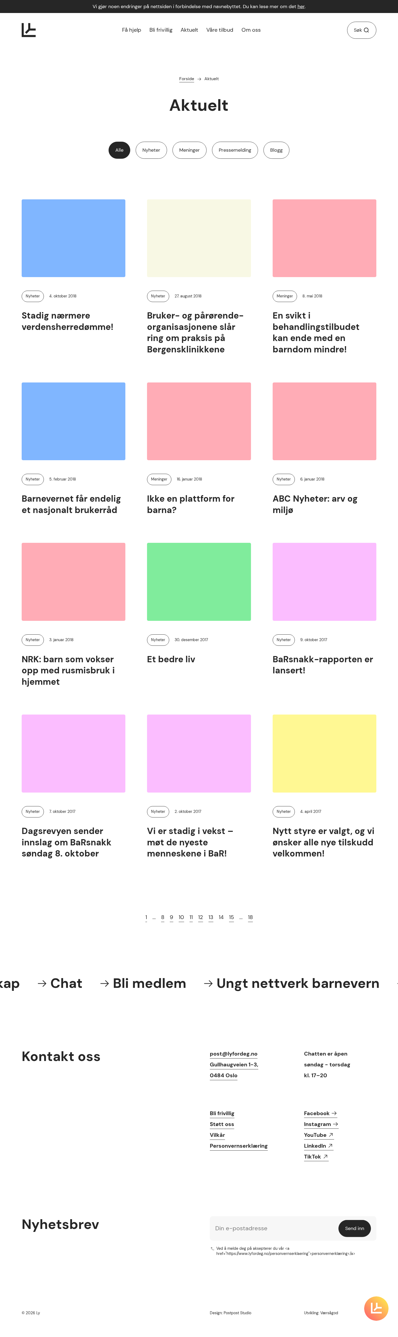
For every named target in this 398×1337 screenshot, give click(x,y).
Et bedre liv (171, 659)
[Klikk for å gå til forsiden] (29, 30)
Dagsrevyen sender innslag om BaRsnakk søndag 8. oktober (67, 842)
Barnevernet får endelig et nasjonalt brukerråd (71, 504)
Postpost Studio (237, 1312)
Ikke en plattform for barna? (190, 504)
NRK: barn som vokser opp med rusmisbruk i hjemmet (68, 670)
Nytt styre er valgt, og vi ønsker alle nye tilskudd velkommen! (323, 842)
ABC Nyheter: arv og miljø (315, 504)
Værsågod (329, 1312)
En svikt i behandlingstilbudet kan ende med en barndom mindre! (316, 332)
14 (221, 917)
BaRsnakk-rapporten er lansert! (323, 665)
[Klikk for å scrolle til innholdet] (376, 1308)
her (301, 6)
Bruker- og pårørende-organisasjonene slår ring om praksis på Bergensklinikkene (195, 332)
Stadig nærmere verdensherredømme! (67, 321)
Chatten (315, 1053)
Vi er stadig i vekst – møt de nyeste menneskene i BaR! (190, 842)
